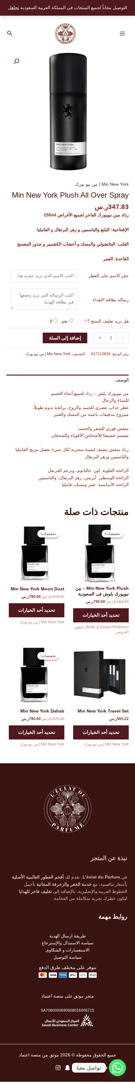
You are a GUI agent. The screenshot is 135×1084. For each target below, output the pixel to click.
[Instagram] (58, 1068)
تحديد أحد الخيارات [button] (101, 615)
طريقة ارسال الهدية (67, 936)
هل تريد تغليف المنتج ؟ (108, 321)
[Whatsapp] (117, 1067)
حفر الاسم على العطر (109, 275)
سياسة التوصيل (67, 957)
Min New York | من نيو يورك (102, 184)
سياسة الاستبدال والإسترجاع (68, 943)
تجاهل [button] (13, 7)
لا (51, 321)
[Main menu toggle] (122, 34)
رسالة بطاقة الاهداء (111, 300)
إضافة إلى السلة (65, 337)
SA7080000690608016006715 (67, 1010)
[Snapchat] (67, 1068)
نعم (65, 321)
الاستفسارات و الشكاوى (67, 950)
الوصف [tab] (122, 380)
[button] (9, 33)
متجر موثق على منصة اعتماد (67, 996)
